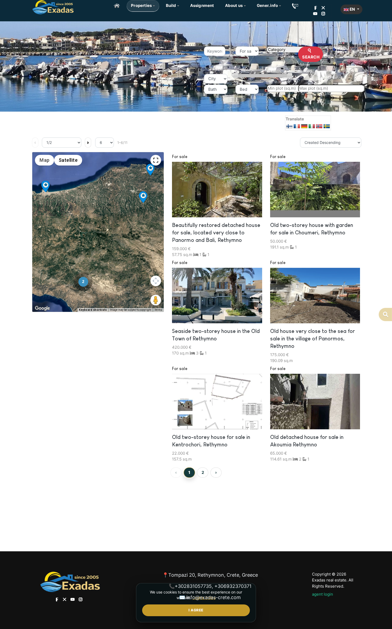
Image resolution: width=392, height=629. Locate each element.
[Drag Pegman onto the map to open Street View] (155, 300)
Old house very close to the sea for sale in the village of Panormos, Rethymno (312, 338)
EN (352, 9)
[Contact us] (295, 6)
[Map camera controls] (155, 281)
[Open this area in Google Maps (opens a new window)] (42, 308)
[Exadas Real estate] (53, 7)
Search (310, 57)
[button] (143, 6)
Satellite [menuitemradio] (68, 160)
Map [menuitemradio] (44, 160)
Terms (158, 309)
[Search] (385, 314)
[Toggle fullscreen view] (155, 160)
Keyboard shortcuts (93, 309)
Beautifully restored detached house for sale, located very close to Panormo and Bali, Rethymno (216, 232)
